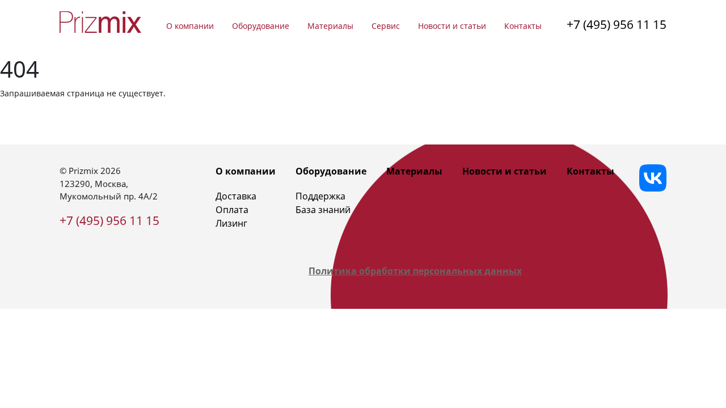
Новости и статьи (452, 25)
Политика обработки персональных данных (415, 271)
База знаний (323, 209)
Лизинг (231, 223)
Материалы (330, 25)
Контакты (523, 25)
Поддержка (320, 196)
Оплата (232, 209)
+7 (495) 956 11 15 (616, 24)
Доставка (236, 196)
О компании (190, 25)
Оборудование (260, 25)
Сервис (386, 25)
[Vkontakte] (652, 178)
